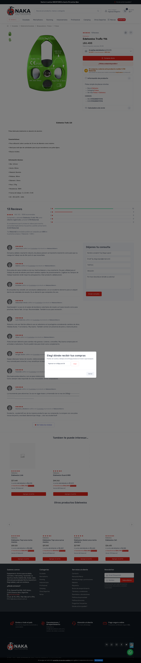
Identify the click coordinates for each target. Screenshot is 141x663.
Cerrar (90, 374)
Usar (75, 364)
